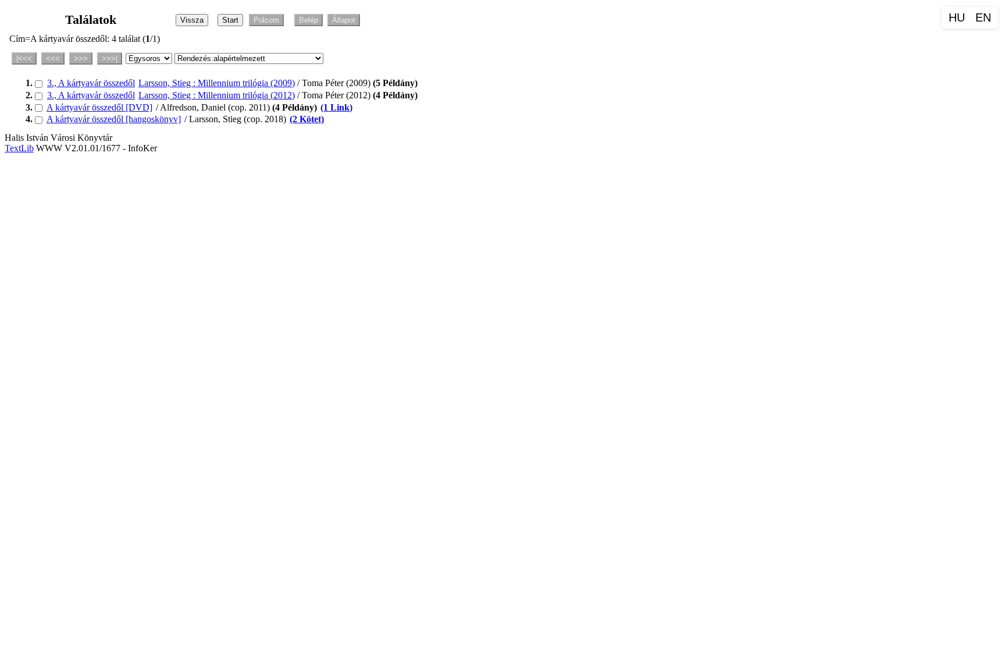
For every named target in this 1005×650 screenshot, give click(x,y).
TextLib (19, 148)
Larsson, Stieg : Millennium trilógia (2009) (216, 83)
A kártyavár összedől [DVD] (99, 107)
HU (957, 17)
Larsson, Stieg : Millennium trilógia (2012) (216, 95)
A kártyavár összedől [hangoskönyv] (114, 119)
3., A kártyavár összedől (91, 83)
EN (983, 17)
